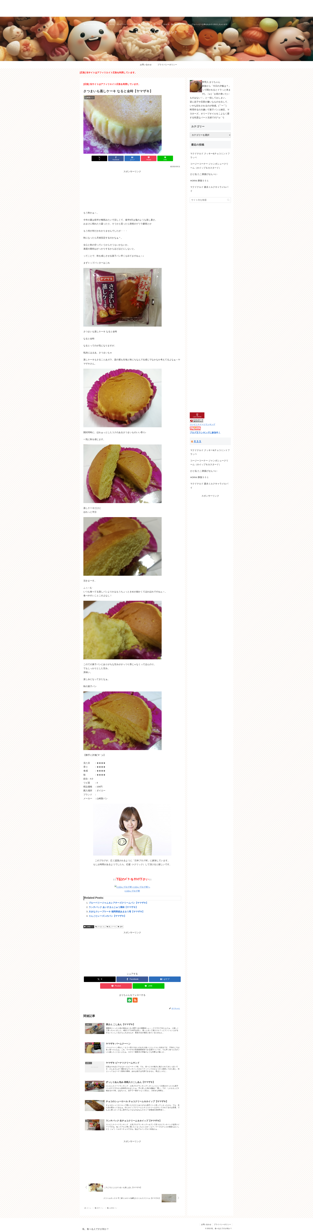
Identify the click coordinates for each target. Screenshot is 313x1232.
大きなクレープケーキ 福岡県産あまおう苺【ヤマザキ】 (116, 911)
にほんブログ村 (132, 891)
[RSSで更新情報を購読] (135, 1000)
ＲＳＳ (197, 441)
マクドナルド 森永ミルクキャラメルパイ (209, 189)
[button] (228, 199)
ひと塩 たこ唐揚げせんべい (203, 174)
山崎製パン (89, 927)
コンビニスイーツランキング (202, 424)
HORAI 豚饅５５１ (199, 180)
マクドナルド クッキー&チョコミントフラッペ (210, 155)
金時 (121, 927)
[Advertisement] (132, 191)
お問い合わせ (206, 1224)
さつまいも (101, 927)
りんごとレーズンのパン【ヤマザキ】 (107, 916)
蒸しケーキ (112, 927)
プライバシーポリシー (222, 1224)
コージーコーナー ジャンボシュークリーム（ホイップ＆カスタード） (209, 166)
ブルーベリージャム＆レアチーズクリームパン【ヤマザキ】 (118, 903)
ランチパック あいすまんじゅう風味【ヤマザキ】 (113, 907)
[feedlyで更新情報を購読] (129, 1000)
